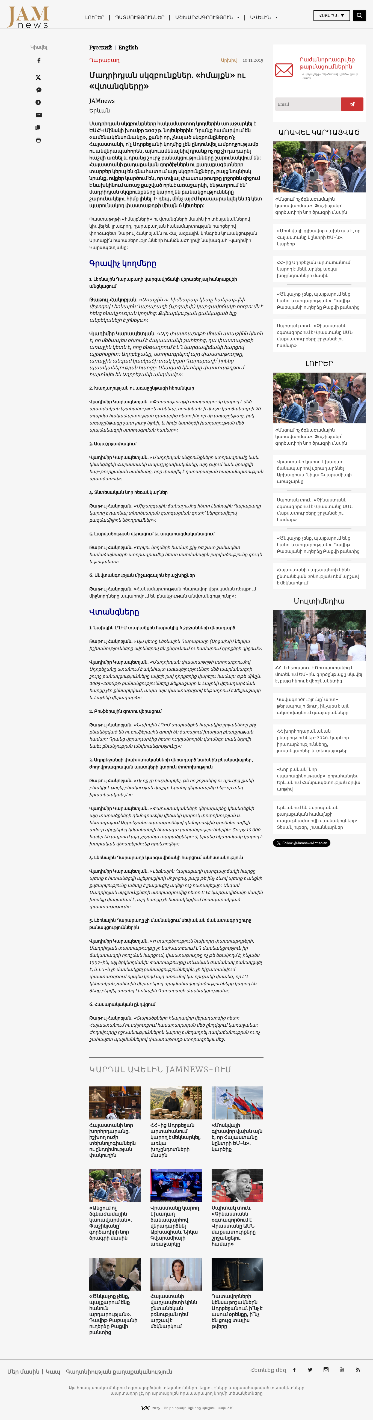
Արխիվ (231, 60)
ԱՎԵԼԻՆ (260, 17)
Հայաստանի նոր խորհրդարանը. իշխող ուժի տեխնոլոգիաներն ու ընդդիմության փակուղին (112, 1140)
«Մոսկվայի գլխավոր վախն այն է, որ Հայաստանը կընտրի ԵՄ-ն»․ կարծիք (237, 1137)
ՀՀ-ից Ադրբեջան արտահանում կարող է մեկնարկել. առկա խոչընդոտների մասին (175, 1140)
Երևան (99, 110)
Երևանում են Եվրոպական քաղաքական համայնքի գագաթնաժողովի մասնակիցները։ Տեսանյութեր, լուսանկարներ (317, 817)
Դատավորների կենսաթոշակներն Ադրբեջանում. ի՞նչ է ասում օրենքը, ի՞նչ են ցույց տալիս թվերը (237, 1311)
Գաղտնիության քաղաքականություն (119, 1371)
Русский (101, 47)
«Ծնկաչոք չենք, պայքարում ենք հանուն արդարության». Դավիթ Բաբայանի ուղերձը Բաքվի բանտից (113, 1314)
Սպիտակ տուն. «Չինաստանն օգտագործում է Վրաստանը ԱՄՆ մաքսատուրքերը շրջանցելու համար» (234, 1226)
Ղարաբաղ (104, 60)
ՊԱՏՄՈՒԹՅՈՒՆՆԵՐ (139, 17)
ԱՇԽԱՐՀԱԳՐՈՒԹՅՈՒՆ (204, 17)
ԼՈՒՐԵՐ (94, 17)
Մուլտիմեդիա (319, 600)
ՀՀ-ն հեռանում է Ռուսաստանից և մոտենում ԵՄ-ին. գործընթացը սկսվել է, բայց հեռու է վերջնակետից (318, 674)
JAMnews (102, 100)
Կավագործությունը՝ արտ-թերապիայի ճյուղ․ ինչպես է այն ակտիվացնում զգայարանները (313, 706)
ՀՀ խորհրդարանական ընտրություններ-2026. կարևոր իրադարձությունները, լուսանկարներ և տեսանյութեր (313, 740)
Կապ (53, 1371)
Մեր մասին (23, 1371)
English (128, 47)
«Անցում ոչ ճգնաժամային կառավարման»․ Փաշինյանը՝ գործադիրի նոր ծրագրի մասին (110, 1223)
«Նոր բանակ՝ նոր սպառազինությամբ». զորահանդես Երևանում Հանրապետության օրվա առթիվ (318, 779)
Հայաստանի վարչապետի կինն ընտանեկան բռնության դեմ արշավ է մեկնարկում (173, 1311)
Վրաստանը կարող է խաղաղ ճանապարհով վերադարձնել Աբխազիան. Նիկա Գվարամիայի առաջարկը (174, 1226)
